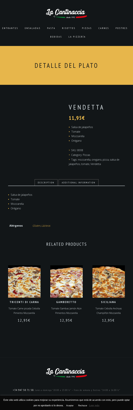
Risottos (68, 28)
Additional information (78, 182)
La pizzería (77, 36)
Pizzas (87, 28)
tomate (85, 164)
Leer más (94, 405)
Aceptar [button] (69, 405)
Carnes (103, 28)
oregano (97, 159)
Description (46, 182)
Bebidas (56, 36)
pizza (106, 159)
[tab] (46, 182)
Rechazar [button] (82, 405)
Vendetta (96, 164)
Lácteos (45, 225)
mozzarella (84, 159)
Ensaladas (33, 28)
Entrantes (10, 28)
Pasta (51, 28)
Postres (122, 28)
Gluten (36, 225)
